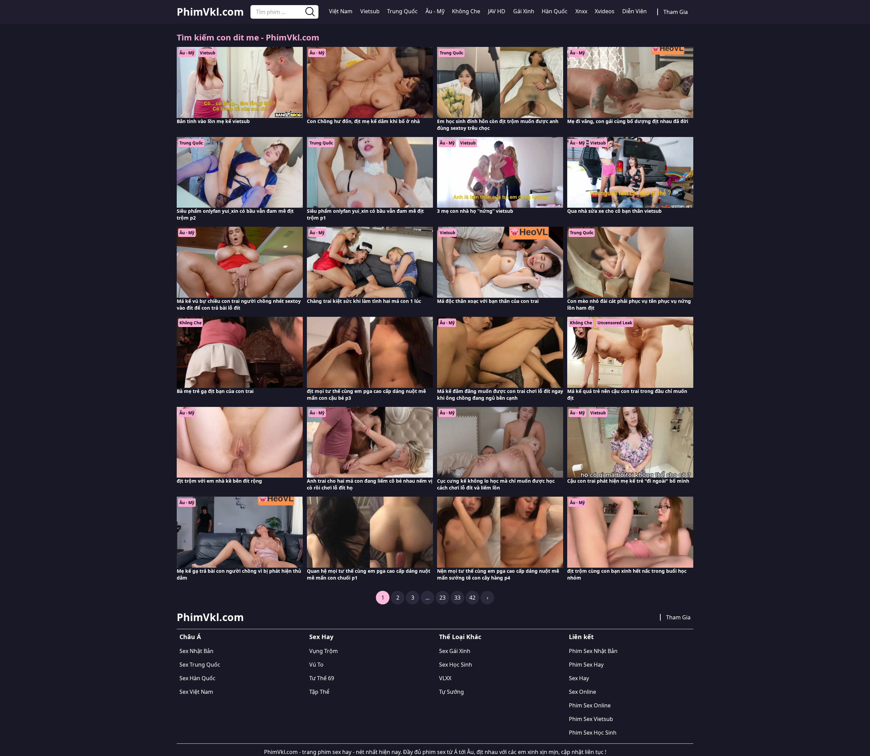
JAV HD (496, 11)
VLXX (445, 678)
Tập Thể (319, 691)
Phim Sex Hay (586, 664)
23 (442, 597)
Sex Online (582, 691)
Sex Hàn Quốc (197, 678)
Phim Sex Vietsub (591, 719)
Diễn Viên (634, 11)
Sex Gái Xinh (454, 651)
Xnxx (581, 11)
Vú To (316, 664)
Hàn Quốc (555, 11)
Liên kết (581, 637)
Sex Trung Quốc (199, 664)
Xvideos (604, 11)
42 (472, 597)
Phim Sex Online (590, 705)
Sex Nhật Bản (196, 651)
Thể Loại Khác (460, 637)
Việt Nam (340, 11)
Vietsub (370, 11)
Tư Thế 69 (321, 678)
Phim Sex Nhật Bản (593, 651)
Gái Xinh (523, 11)
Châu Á (190, 637)
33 (457, 597)
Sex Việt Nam (196, 691)
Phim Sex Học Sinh (592, 732)
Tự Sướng (451, 691)
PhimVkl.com (210, 12)
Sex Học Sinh (455, 664)
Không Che (466, 11)
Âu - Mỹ (435, 11)
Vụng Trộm (323, 651)
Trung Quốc (402, 11)
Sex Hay (321, 637)
